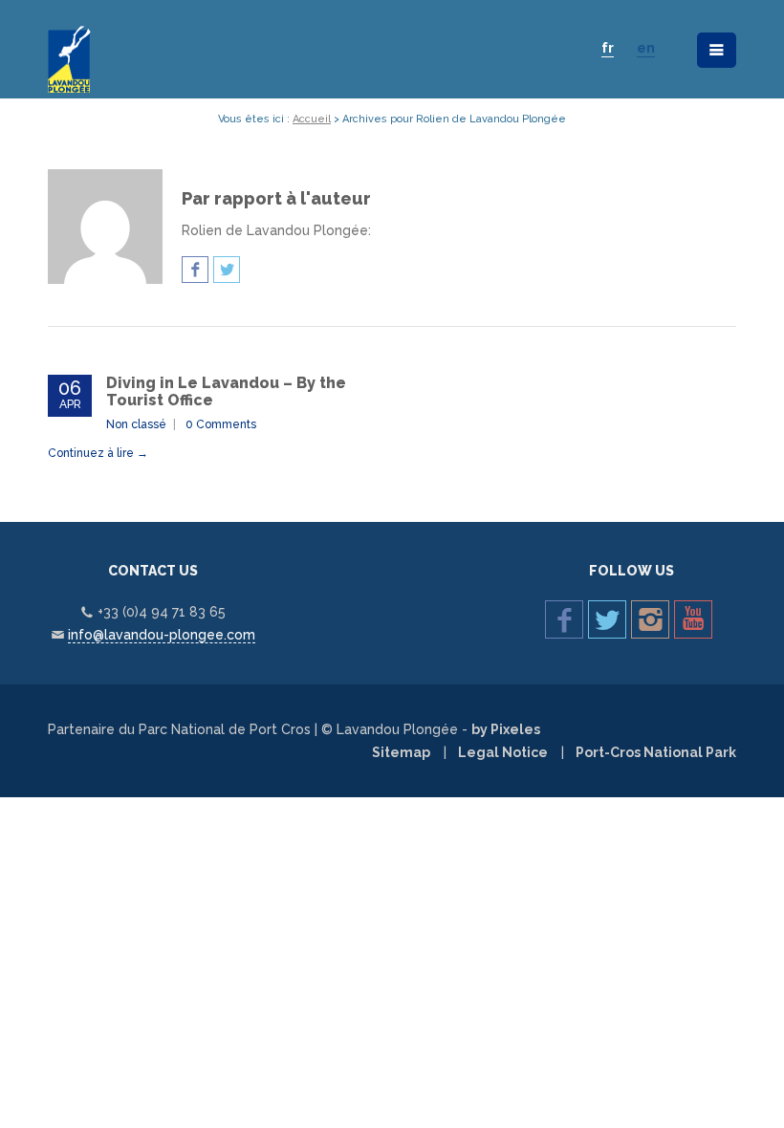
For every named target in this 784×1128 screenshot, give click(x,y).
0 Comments (220, 424)
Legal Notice (503, 752)
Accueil (312, 119)
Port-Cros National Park (656, 752)
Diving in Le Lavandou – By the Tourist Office (226, 391)
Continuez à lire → (98, 453)
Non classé (136, 424)
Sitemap (401, 752)
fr (607, 47)
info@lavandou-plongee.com (161, 634)
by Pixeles (505, 729)
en (646, 47)
